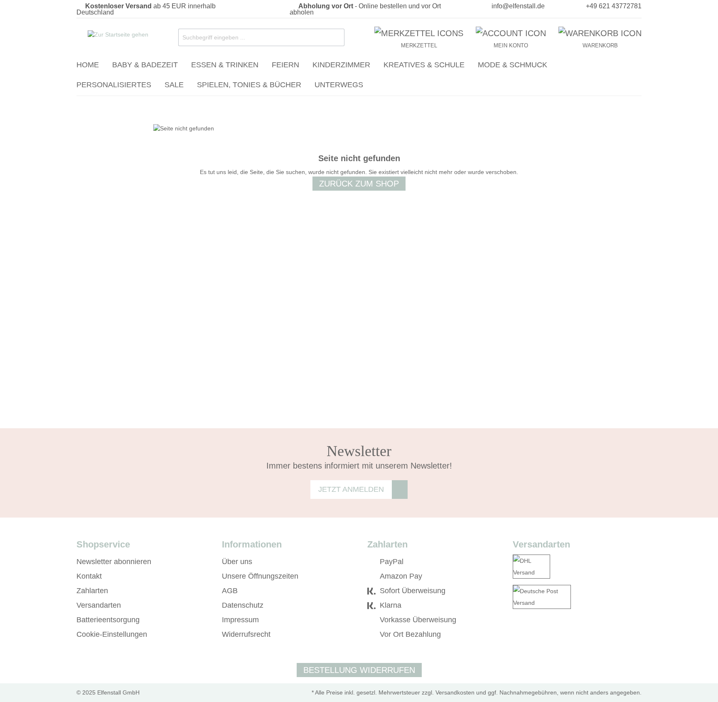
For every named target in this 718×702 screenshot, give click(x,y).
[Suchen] (336, 37)
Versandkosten (455, 692)
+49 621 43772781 (614, 6)
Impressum (240, 620)
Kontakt (89, 576)
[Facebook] (517, 635)
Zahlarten (92, 591)
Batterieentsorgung (108, 620)
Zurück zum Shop (359, 183)
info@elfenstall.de (518, 6)
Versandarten (98, 605)
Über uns (237, 561)
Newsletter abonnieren (113, 561)
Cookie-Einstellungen (111, 634)
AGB (230, 591)
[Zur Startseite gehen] (118, 35)
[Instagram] (529, 635)
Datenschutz (242, 605)
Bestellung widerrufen (359, 670)
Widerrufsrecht (246, 634)
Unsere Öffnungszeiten (260, 576)
